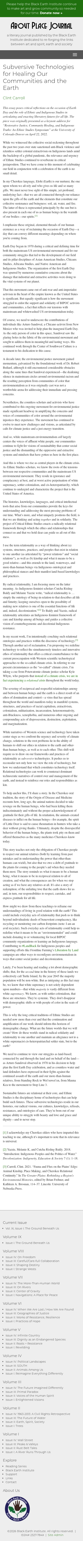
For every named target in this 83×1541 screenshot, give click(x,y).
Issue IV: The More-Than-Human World (33, 1283)
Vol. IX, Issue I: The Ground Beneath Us (32, 1228)
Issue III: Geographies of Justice (27, 1313)
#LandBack (29, 946)
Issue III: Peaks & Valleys (22, 1444)
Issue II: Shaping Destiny (23, 1265)
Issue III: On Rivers (18, 1287)
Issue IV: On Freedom (21, 1257)
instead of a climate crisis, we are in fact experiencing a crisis (40, 678)
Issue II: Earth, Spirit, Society (25, 1422)
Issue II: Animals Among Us (24, 1369)
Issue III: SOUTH (16, 1365)
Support (11, 1474)
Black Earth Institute (20, 1470)
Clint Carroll (14, 97)
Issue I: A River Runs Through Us (28, 1452)
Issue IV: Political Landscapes (26, 1361)
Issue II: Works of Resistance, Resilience (33, 1317)
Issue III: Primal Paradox (22, 1392)
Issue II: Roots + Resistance (24, 1343)
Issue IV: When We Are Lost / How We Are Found (40, 1309)
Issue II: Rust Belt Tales (21, 1448)
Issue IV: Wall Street (19, 1440)
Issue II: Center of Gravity (23, 1291)
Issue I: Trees (14, 1426)
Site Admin (56, 1535)
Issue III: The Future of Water (26, 1418)
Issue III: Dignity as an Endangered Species (36, 1339)
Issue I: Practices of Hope (23, 1321)
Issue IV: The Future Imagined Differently (34, 1388)
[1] (36, 215)
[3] (76, 639)
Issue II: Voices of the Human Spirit (30, 1395)
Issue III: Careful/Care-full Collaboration (32, 1261)
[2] (39, 609)
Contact (11, 1482)
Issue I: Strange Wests (21, 1269)
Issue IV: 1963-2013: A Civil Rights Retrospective (38, 1414)
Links (9, 1478)
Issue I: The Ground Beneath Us (28, 1243)
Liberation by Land (66, 950)
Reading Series (16, 1466)
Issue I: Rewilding (18, 1347)
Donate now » (51, 13)
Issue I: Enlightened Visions (25, 1399)
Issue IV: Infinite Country (23, 1335)
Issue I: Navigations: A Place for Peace (32, 1295)
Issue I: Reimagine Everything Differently (34, 1373)
